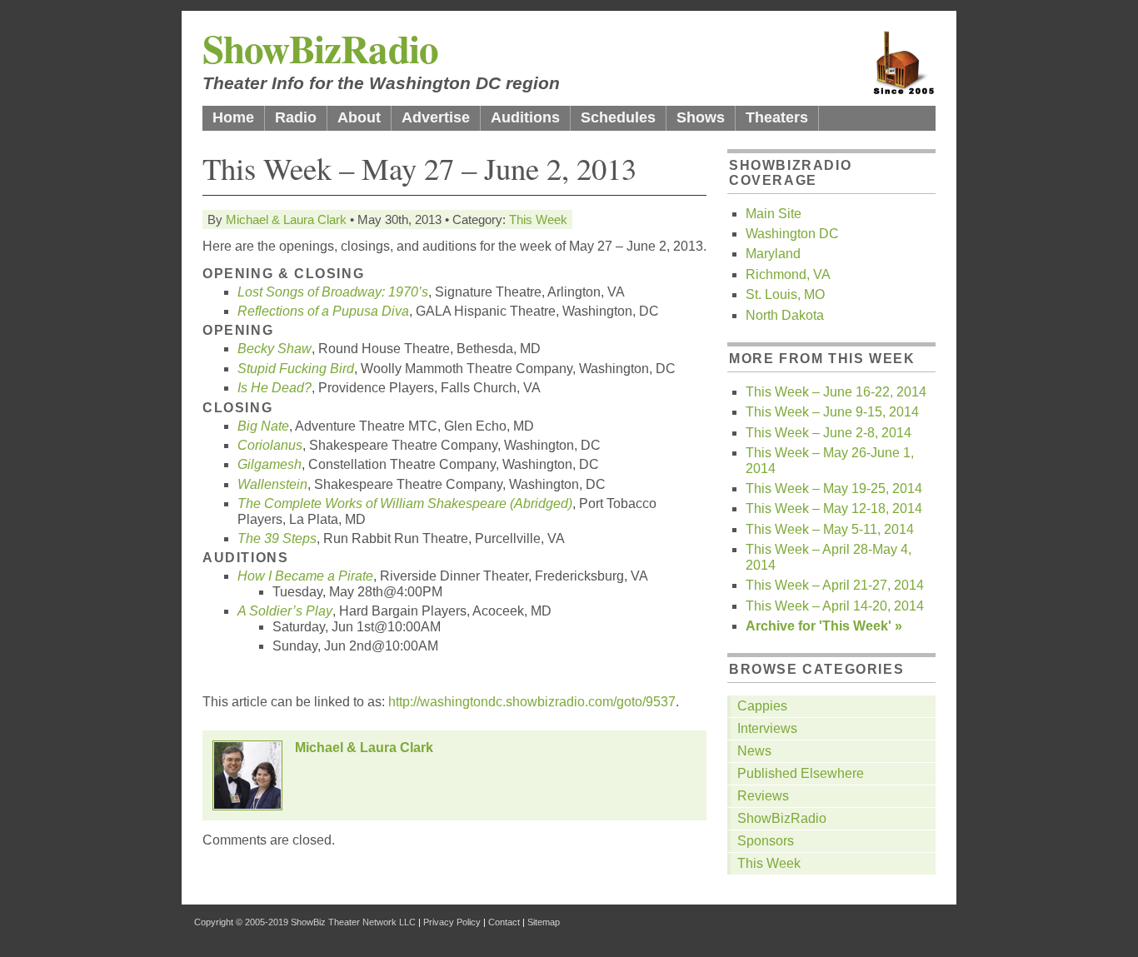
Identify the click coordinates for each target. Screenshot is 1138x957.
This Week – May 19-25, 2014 (834, 488)
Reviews (763, 796)
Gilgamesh (269, 464)
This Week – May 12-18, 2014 (834, 508)
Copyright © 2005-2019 (241, 922)
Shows (700, 117)
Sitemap (543, 922)
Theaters (777, 117)
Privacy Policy (452, 922)
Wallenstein (272, 484)
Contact (504, 922)
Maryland (773, 254)
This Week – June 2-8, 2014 (828, 433)
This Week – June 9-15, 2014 (832, 412)
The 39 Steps (277, 538)
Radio (296, 117)
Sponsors (765, 841)
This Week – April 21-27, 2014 (835, 585)
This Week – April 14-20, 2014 (835, 606)
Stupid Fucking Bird (295, 368)
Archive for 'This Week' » (824, 626)
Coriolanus (269, 445)
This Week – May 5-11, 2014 (830, 529)
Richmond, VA (788, 274)
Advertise (436, 117)
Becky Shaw (274, 348)
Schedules (618, 117)
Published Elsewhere (800, 773)
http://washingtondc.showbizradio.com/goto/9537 (532, 702)
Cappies (762, 706)
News (754, 751)
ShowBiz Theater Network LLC (353, 922)
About (359, 117)
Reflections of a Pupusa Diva (323, 311)
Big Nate (263, 426)
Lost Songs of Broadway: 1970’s (332, 292)
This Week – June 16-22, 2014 (836, 392)
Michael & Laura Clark (286, 219)
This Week (538, 219)
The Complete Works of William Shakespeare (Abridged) (404, 503)
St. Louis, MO (785, 294)
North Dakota (785, 315)
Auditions (525, 117)
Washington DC (792, 234)
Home (233, 117)
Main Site (773, 214)
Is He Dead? (274, 388)
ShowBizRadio (320, 48)
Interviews (767, 728)
